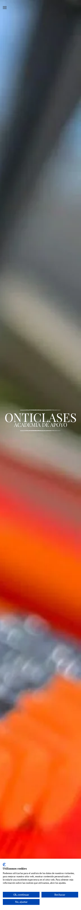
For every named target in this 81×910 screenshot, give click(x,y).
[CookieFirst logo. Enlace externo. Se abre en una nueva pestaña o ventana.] (4, 864)
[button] (5, 7)
